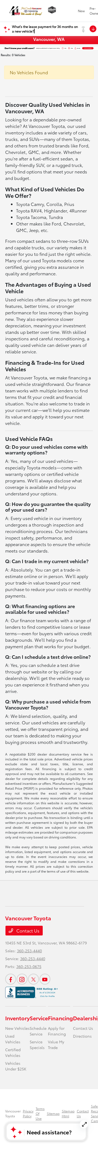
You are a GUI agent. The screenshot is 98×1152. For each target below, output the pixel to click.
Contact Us (27, 930)
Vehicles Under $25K (15, 1066)
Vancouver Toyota (13, 1113)
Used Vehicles (12, 1038)
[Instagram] (22, 979)
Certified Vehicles (13, 1052)
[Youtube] (44, 979)
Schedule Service (38, 1031)
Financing (60, 1018)
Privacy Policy (28, 1113)
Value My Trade (56, 1044)
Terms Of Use (40, 1113)
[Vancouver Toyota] (25, 10)
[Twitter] (33, 979)
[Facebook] (10, 979)
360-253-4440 (29, 950)
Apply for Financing (57, 1031)
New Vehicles (17, 1028)
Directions (82, 1036)
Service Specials (37, 1044)
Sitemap (53, 1113)
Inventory (17, 1018)
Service (39, 1018)
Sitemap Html (68, 1113)
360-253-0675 (28, 966)
